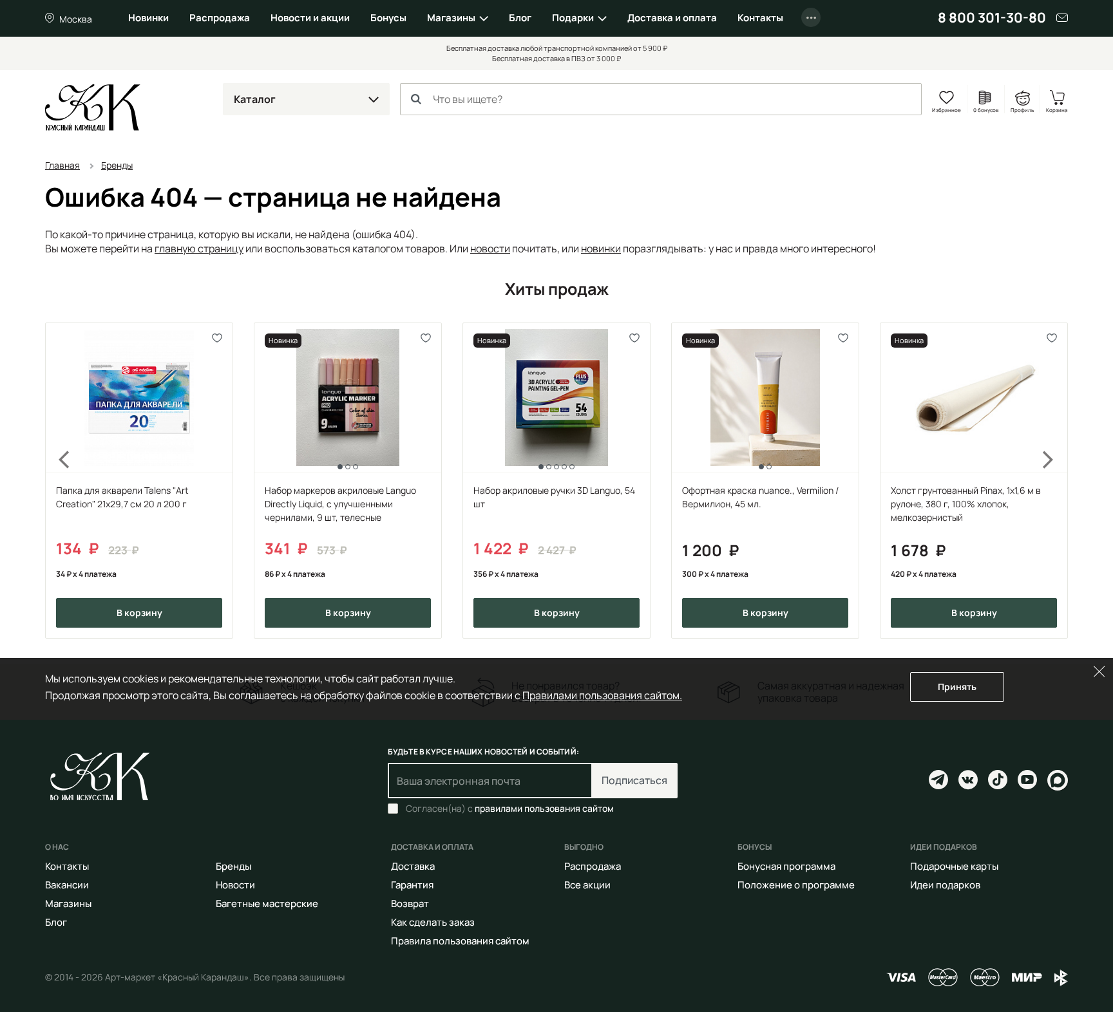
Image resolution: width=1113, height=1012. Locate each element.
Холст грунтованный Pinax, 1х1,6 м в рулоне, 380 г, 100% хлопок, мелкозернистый (966, 503)
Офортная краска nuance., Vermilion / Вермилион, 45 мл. (760, 497)
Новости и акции (310, 17)
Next (1056, 481)
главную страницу (199, 248)
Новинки (148, 17)
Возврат (410, 903)
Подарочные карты (954, 866)
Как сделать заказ (433, 922)
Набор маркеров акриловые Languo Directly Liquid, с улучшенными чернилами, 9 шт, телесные (340, 503)
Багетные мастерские (267, 903)
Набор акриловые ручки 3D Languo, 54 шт (554, 497)
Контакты (760, 17)
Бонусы (388, 17)
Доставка (413, 866)
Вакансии (67, 885)
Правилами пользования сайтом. (602, 695)
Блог (520, 17)
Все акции (587, 885)
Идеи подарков (945, 885)
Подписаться (634, 780)
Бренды (233, 866)
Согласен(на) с (510, 808)
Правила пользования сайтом (460, 941)
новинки (601, 248)
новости (490, 248)
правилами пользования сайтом (544, 808)
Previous (56, 481)
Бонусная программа (786, 866)
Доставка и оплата (672, 17)
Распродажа (219, 17)
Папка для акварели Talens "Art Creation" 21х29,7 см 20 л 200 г (122, 497)
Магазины (451, 17)
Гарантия (412, 885)
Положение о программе (796, 885)
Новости (235, 885)
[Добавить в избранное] (217, 338)
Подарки (573, 17)
